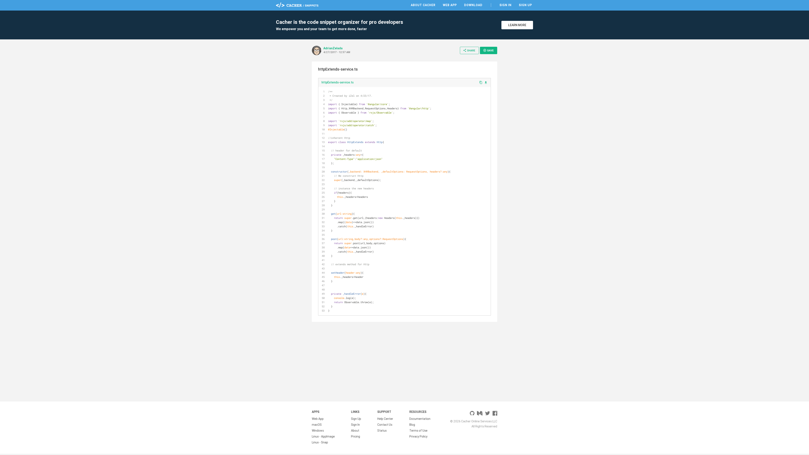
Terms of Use (418, 430)
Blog (412, 425)
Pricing (355, 436)
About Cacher (423, 5)
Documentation (419, 419)
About (355, 430)
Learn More (517, 25)
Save (488, 50)
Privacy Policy (418, 436)
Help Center (385, 419)
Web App (450, 5)
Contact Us (384, 425)
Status (382, 430)
